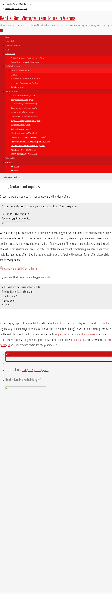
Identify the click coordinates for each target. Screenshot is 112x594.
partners (62, 334)
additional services (88, 334)
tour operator (80, 339)
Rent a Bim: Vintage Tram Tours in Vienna (37, 18)
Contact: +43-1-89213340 (16, 9)
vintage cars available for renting (93, 323)
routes (67, 323)
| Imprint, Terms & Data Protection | (19, 4)
